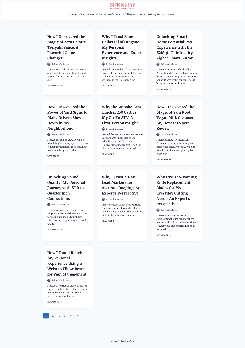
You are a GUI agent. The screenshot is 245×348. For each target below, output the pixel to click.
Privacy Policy (156, 14)
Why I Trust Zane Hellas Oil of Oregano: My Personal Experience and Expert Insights (122, 47)
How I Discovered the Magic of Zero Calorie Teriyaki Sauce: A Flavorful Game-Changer (66, 47)
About (82, 14)
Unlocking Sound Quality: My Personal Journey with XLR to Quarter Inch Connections (66, 188)
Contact (171, 14)
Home (73, 14)
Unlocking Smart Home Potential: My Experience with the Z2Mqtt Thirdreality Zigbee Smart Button (174, 47)
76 (70, 315)
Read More (54, 86)
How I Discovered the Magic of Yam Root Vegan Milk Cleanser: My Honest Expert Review (175, 118)
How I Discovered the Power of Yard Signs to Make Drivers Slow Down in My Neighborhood (67, 118)
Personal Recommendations (104, 14)
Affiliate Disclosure (134, 14)
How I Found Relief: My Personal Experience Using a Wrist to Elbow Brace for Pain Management (67, 263)
